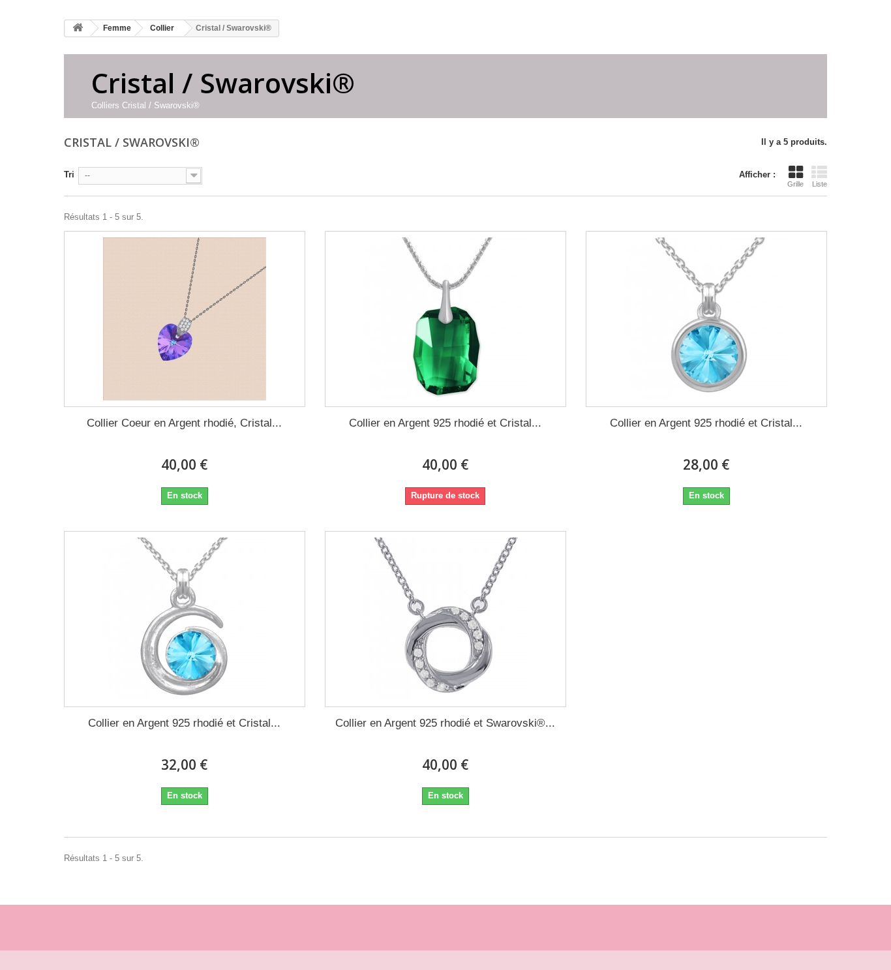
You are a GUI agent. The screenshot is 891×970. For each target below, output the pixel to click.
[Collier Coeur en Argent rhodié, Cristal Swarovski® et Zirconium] (184, 319)
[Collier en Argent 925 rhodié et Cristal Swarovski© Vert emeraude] (445, 319)
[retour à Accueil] (77, 28)
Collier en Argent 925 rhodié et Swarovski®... (445, 723)
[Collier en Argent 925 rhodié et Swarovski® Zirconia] (445, 619)
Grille (795, 184)
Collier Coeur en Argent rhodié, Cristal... (184, 423)
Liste (819, 184)
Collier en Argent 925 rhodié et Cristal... (445, 423)
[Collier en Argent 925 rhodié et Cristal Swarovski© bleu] (706, 319)
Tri (69, 174)
